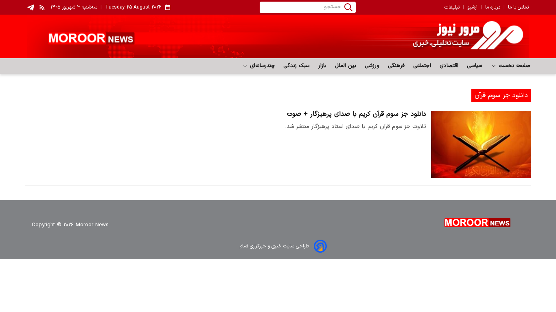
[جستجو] (348, 7)
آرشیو (472, 7)
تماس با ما (518, 7)
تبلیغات (452, 7)
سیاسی (475, 66)
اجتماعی (422, 66)
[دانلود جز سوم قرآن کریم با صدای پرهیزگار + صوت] (481, 144)
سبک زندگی (296, 66)
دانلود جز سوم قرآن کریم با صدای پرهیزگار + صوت (356, 114)
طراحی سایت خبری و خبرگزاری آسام (274, 246)
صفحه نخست (513, 66)
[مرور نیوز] (278, 36)
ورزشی (372, 66)
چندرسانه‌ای (261, 66)
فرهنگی (396, 66)
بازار (322, 66)
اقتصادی (449, 66)
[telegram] (30, 7)
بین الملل (346, 66)
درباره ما (492, 7)
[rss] (42, 7)
